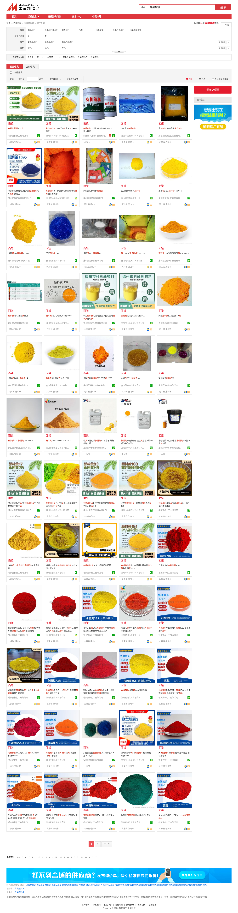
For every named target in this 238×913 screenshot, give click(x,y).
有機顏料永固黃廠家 (148, 884)
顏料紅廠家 (95, 884)
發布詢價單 (212, 89)
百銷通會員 (18, 72)
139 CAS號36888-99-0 (59, 315)
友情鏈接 (152, 904)
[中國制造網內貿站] (23, 6)
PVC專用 (128, 128)
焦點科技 (123, 908)
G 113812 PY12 (133, 253)
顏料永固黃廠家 (132, 884)
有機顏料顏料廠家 (165, 884)
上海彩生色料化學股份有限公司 (95, 448)
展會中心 (76, 16)
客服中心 (108, 904)
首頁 (14, 16)
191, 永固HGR (18, 315)
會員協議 (141, 904)
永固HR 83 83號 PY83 (97, 378)
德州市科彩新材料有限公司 (57, 135)
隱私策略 (130, 904)
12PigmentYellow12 (133, 315)
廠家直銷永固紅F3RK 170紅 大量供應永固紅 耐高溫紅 (24, 629)
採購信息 (32, 16)
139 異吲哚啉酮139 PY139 (174, 253)
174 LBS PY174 (20, 440)
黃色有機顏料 (68, 57)
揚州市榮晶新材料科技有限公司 (58, 323)
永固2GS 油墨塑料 (134, 690)
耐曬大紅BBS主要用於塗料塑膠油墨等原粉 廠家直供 (98, 692)
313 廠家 (40, 884)
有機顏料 (94, 57)
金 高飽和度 (170, 128)
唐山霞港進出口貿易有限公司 (171, 135)
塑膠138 (52, 253)
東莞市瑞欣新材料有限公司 (132, 135)
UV (81, 857)
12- (15, 128)
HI (43, 857)
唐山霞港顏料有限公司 (93, 198)
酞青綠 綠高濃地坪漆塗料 (136, 815)
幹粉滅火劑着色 (93, 191)
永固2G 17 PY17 (19, 253)
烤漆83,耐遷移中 (170, 315)
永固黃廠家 (120, 884)
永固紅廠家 (56, 884)
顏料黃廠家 (73, 884)
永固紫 (31, 57)
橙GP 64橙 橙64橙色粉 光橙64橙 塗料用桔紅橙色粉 (23, 816)
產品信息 (14, 66)
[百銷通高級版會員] (110, 135)
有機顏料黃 (19, 888)
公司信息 (30, 66)
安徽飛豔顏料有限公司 (93, 760)
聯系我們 (97, 904)
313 (58, 57)
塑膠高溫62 (166, 378)
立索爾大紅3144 (170, 565)
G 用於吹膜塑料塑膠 (97, 565)
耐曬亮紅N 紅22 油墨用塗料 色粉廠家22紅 (174, 692)
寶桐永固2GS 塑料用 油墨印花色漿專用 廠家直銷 (99, 629)
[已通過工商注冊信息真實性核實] (38, 135)
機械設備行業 (54, 16)
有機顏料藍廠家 (180, 884)
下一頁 (107, 844)
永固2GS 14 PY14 (170, 191)
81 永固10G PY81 (57, 378)
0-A (18, 857)
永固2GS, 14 (130, 378)
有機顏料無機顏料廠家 (197, 884)
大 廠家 (48, 884)
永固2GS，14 (18, 378)
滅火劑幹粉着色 (130, 191)
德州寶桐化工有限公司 (18, 135)
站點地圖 (119, 904)
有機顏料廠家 (84, 884)
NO (60, 857)
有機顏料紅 (82, 57)
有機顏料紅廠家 (107, 884)
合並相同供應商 (221, 79)
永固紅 (50, 57)
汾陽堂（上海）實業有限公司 (95, 135)
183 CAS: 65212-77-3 (58, 440)
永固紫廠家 (31, 884)
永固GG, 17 (92, 253)
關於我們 (85, 904)
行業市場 (96, 16)
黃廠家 (65, 884)
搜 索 (223, 7)
